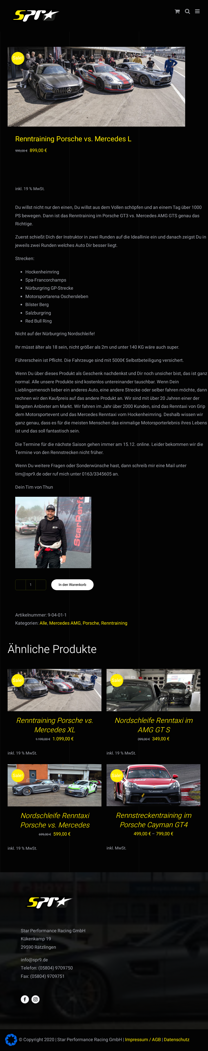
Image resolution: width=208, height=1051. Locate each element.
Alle (43, 623)
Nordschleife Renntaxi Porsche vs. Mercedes (54, 820)
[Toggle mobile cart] (177, 11)
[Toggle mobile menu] (197, 11)
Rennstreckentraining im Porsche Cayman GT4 (153, 820)
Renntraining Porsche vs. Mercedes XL (54, 725)
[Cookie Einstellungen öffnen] (11, 1044)
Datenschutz (176, 1039)
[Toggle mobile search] (187, 11)
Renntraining (114, 623)
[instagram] (35, 999)
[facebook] (25, 999)
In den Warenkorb (72, 584)
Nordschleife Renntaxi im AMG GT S (153, 725)
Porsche (91, 623)
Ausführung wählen (143, 786)
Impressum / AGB (143, 1039)
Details (75, 691)
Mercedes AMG (65, 623)
